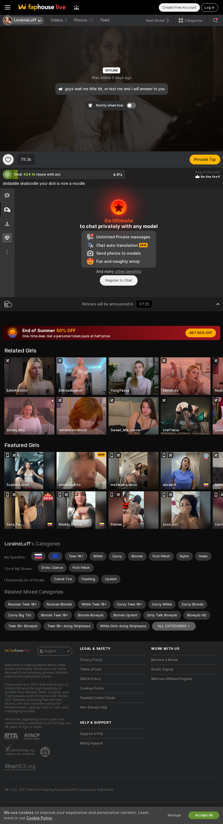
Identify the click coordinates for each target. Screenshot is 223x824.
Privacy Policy (91, 660)
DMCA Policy (90, 679)
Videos (58, 20)
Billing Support (91, 743)
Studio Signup (162, 669)
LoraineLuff (17, 544)
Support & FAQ (91, 734)
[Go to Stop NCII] (21, 767)
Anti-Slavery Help (93, 707)
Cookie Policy (39, 818)
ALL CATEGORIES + (174, 626)
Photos (84, 20)
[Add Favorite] (8, 159)
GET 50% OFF (200, 333)
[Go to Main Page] (42, 7)
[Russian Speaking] (38, 556)
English (50, 651)
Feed (104, 20)
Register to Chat (119, 280)
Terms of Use (90, 669)
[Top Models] (76, 7)
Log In (210, 7)
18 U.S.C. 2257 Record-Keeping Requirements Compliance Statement (59, 790)
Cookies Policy (92, 688)
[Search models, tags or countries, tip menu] (215, 20)
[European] (55, 556)
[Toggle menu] (7, 7)
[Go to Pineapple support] (45, 752)
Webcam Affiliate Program (171, 679)
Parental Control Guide (97, 698)
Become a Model (164, 660)
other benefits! (128, 271)
